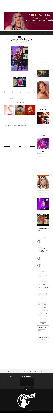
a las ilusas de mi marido (41, 273)
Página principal (6, 378)
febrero (40, 252)
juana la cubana (40, 290)
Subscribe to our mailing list (42, 327)
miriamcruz (39, 304)
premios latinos (46, 307)
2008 (38, 267)
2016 (38, 258)
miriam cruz (39, 301)
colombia (42, 281)
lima (46, 296)
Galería (17, 32)
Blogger (48, 342)
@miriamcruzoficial (39, 153)
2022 (38, 242)
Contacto (26, 32)
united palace (45, 313)
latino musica (42, 296)
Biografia (5, 379)
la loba (46, 293)
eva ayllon (43, 284)
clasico (39, 281)
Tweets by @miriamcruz (40, 132)
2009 (38, 266)
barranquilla (39, 276)
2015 (38, 259)
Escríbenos (22, 32)
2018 (38, 256)
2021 (38, 243)
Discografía (13, 32)
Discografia (5, 380)
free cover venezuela (40, 287)
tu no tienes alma (40, 313)
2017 (38, 257)
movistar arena (44, 304)
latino (38, 296)
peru (41, 307)
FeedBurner (44, 324)
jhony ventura (46, 287)
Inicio (20, 146)
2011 (38, 264)
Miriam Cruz (26, 409)
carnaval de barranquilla (41, 278)
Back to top (26, 391)
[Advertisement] (23, 5)
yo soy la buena (40, 316)
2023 (38, 241)
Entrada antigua (33, 146)
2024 (38, 240)
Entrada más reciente (7, 146)
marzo (40, 247)
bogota (43, 276)
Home (5, 32)
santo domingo (46, 310)
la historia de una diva (41, 293)
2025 (38, 239)
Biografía (8, 32)
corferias (45, 281)
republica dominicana (40, 310)
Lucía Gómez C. (12, 97)
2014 (38, 260)
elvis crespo (39, 284)
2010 (38, 265)
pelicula (39, 307)
